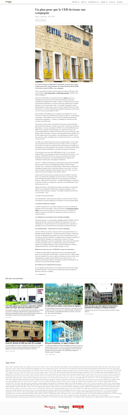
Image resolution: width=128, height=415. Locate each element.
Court (102, 370)
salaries (79, 390)
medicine (41, 383)
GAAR (83, 375)
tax (101, 393)
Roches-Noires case (44, 390)
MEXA (66, 383)
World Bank (101, 396)
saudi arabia (96, 390)
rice (35, 390)
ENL (74, 374)
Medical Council (27, 383)
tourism (39, 395)
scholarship (115, 390)
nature (74, 384)
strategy (51, 393)
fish (25, 375)
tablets (94, 393)
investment (58, 379)
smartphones (79, 391)
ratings (111, 388)
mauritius (43, 20)
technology (119, 393)
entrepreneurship (80, 374)
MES (56, 383)
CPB (120, 370)
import (113, 377)
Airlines (47, 367)
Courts (105, 370)
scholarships (9, 391)
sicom (58, 391)
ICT (94, 377)
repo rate (12, 390)
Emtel (67, 374)
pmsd (7, 388)
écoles (27, 374)
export (105, 374)
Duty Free (11, 374)
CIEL (55, 370)
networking (103, 384)
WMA (97, 396)
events (92, 374)
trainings (47, 395)
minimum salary (87, 383)
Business (8, 370)
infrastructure (25, 379)
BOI (76, 368)
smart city (72, 391)
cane (17, 370)
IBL (89, 377)
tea (112, 393)
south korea (24, 393)
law (119, 379)
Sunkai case (84, 393)
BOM (90, 368)
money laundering (115, 383)
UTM (102, 395)
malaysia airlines (66, 381)
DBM (68, 372)
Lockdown (35, 381)
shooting (40, 391)
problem (57, 388)
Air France (36, 366)
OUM (56, 386)
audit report (8, 368)
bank (41, 368)
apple (100, 367)
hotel (60, 377)
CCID (32, 370)
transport (52, 395)
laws (7, 381)
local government (28, 381)
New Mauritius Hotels (111, 384)
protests (67, 388)
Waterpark (78, 396)
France (65, 376)
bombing (95, 368)
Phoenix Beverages (94, 386)
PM (116, 386)
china (52, 370)
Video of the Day (53, 397)
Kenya (110, 379)
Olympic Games (41, 386)
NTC (22, 386)
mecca (22, 383)
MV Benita (51, 384)
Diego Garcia (87, 372)
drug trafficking (109, 372)
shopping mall (51, 391)
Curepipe (37, 372)
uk (74, 395)
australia (14, 368)
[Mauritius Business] (8, 2)
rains (99, 388)
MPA (23, 384)
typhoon (71, 395)
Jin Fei (96, 379)
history (40, 377)
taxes (109, 393)
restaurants (19, 390)
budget (117, 368)
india (117, 377)
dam (58, 372)
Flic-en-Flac (36, 375)
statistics (41, 393)
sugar (73, 393)
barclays (49, 368)
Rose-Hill (60, 390)
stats (45, 393)
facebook (110, 374)
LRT (43, 381)
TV (67, 395)
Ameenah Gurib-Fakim (77, 366)
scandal (109, 390)
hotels (71, 377)
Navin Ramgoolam (80, 385)
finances (19, 376)
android (88, 366)
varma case (39, 396)
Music (47, 384)
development (80, 372)
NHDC (118, 385)
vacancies (106, 395)
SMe (84, 391)
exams (99, 374)
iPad (71, 379)
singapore (62, 391)
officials (29, 386)
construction (81, 370)
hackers (14, 377)
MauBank (109, 381)
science (23, 391)
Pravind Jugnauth (40, 388)
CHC (49, 370)
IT (88, 379)
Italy (90, 379)
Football (48, 376)
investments (64, 379)
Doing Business (92, 2)
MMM (105, 383)
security (27, 391)
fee (119, 374)
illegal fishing (106, 377)
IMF (111, 377)
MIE (76, 383)
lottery (40, 381)
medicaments (35, 383)
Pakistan (60, 386)
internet (42, 379)
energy (71, 374)
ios (68, 379)
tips (35, 395)
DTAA (118, 372)
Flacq (32, 375)
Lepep (19, 381)
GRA (115, 375)
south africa (18, 393)
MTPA (44, 384)
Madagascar (53, 381)
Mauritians (114, 381)
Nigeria (7, 386)
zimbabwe (117, 396)
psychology (78, 388)
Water (74, 397)
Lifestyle (103, 2)
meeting (50, 383)
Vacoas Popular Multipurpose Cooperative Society (17, 396)
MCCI (19, 383)
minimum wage (95, 383)
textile (16, 395)
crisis (14, 372)
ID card (101, 377)
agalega (29, 366)
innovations (32, 379)
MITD (101, 383)
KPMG (113, 379)
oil (37, 386)
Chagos (46, 370)
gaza (97, 375)
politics (17, 388)
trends (56, 395)
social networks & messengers (110, 391)
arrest (113, 366)
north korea (18, 386)
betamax (73, 368)
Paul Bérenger (76, 386)
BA (25, 368)
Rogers (56, 390)
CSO (24, 372)
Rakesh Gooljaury (105, 388)
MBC (12, 383)
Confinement (71, 370)
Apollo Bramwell (94, 367)
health (24, 377)
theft (24, 395)
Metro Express (61, 383)
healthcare (29, 377)
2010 (7, 366)
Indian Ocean (9, 379)
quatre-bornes (94, 388)
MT (39, 385)
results (27, 390)
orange (52, 386)
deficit (71, 372)
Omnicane (48, 386)
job (99, 379)
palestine (65, 386)
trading (42, 395)
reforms (7, 390)
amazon (70, 366)
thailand (20, 395)
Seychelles (31, 391)
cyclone (55, 372)
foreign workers (59, 376)
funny (79, 376)
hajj (17, 377)
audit (118, 366)
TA (91, 393)
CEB (37, 20)
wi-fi (94, 396)
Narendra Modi (68, 384)
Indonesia (15, 379)
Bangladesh (36, 368)
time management (29, 395)
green (118, 375)
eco (24, 374)
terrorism (12, 395)
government (110, 376)
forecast (52, 375)
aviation (18, 368)
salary (82, 390)
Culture (32, 372)
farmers (117, 374)
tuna (59, 395)
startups (36, 393)
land (117, 379)
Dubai (7, 374)
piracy (110, 386)
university (93, 395)
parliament (70, 386)
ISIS (83, 379)
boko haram (80, 368)
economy (31, 374)
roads (37, 390)
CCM (35, 370)
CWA (51, 372)
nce (97, 384)
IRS (81, 379)
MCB (16, 383)
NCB (94, 384)
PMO (118, 386)
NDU (99, 384)
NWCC (25, 386)
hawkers (21, 377)
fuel (77, 376)
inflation (20, 379)
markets (105, 381)
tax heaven (105, 393)
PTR (82, 388)
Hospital (56, 377)
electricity (58, 374)
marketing (100, 381)
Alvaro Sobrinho (64, 366)
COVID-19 (116, 370)
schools (18, 391)
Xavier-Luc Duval (108, 396)
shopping (45, 391)
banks (44, 368)
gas (94, 375)
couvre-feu (110, 370)
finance (15, 375)
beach (52, 368)
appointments (105, 367)
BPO (101, 368)
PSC (74, 388)
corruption (98, 370)
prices (52, 388)
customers (42, 372)
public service (87, 388)
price (49, 388)
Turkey (65, 395)
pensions (82, 386)
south (13, 393)
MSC (34, 384)
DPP (105, 372)
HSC (86, 377)
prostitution (62, 388)
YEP (114, 396)
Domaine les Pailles (98, 372)
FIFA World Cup (9, 375)
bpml (98, 368)
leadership (14, 381)
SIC (56, 391)
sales (86, 390)
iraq (79, 379)
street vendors (57, 393)
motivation (8, 384)
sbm (100, 390)
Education (120, 2)
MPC (25, 384)
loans (22, 381)
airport (51, 367)
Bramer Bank (106, 368)
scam (105, 390)
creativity (11, 372)
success (69, 393)
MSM (37, 384)
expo (102, 374)
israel (86, 379)
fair (114, 374)
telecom (7, 395)
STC (47, 393)
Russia (72, 390)
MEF (53, 383)
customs (47, 372)
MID (74, 383)
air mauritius (42, 367)
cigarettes (59, 370)
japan (93, 379)
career (19, 370)
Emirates (64, 374)
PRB (46, 388)
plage (113, 386)
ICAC (91, 377)
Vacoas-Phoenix (32, 396)
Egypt (41, 374)
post (34, 388)
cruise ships (20, 372)
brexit (114, 368)
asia (116, 366)
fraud (68, 376)
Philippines (87, 386)
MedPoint (45, 383)
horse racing (50, 377)
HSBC (83, 377)
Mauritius (74, 2)
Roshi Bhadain (66, 390)
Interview (46, 379)
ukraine (77, 395)
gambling (87, 376)
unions (89, 395)
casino (28, 370)
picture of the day (104, 386)
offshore (34, 386)
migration (80, 383)
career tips (24, 370)
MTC (41, 384)
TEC (114, 393)
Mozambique (18, 384)
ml (103, 383)
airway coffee (57, 366)
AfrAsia (21, 366)
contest (86, 370)
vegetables (45, 397)
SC (103, 390)
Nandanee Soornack (60, 385)
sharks (36, 391)
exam (95, 374)
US (99, 395)
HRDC (80, 377)
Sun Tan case (78, 393)
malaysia (59, 381)
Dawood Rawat (63, 372)
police (13, 388)
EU (85, 374)
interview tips (52, 379)
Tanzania (98, 393)
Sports (32, 393)
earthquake (17, 374)
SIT (66, 391)
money (109, 383)
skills (69, 391)
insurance (37, 379)
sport (29, 393)
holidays (45, 377)
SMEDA (87, 391)
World (82, 2)
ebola (21, 374)
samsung (90, 390)
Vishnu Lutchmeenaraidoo (66, 396)
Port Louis (24, 388)
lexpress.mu (42, 274)
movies (13, 384)
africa (25, 367)
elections (46, 374)
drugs (115, 372)
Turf (62, 395)
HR (77, 377)
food (44, 376)
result (24, 390)
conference (64, 370)
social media (99, 391)
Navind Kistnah (89, 384)
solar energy (8, 393)
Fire (23, 375)
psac (71, 388)
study (65, 393)
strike (62, 393)
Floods (41, 376)
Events (111, 2)
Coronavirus (92, 370)
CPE (7, 372)
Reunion (31, 390)
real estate (116, 388)
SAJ (75, 390)
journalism (105, 379)
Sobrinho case (92, 391)
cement (41, 370)
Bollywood (86, 368)
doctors (92, 372)
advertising (16, 366)
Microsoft (70, 383)
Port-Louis (30, 388)
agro (32, 367)
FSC (74, 376)
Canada (13, 370)
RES (15, 390)
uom (97, 395)
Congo (76, 370)
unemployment (83, 395)
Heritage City (35, 377)
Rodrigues (51, 390)
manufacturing (89, 381)
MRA (31, 385)
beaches (56, 368)
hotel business (65, 377)
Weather (83, 397)
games (91, 375)
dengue (75, 372)
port (21, 388)
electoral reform (52, 374)
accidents (11, 367)
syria (89, 393)
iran (77, 379)
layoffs (10, 381)
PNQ (10, 388)
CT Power (28, 372)
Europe (88, 374)
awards (22, 368)
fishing (28, 376)
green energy (9, 377)
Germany (100, 375)
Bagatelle (29, 368)
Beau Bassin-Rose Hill (64, 368)
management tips (82, 381)
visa (58, 396)
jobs (101, 379)
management (74, 381)
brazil (111, 368)
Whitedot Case (89, 396)
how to (74, 377)
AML (84, 366)
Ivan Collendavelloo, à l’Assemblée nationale (57, 93)
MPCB (28, 384)
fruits (71, 375)
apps (110, 366)
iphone (73, 379)
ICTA (97, 377)
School (14, 391)
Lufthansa (47, 381)
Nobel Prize (12, 386)
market (95, 381)
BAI (32, 368)
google (104, 376)
